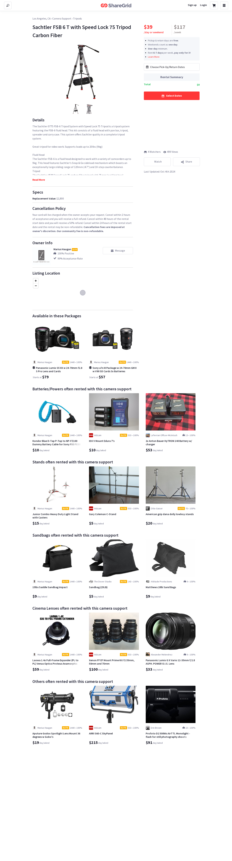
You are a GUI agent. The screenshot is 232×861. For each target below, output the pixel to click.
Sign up (192, 5)
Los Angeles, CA (41, 18)
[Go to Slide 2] (89, 109)
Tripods (77, 18)
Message (120, 250)
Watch (158, 161)
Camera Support (61, 18)
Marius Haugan (62, 249)
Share (188, 161)
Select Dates (174, 95)
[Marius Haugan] (41, 256)
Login (203, 5)
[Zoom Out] (35, 285)
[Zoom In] (35, 280)
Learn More (153, 56)
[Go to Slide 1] (76, 109)
